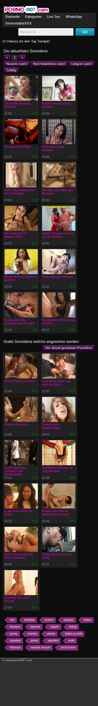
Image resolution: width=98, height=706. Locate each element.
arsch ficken (68, 647)
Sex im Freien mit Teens (19, 381)
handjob (15, 640)
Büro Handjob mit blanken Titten (15, 235)
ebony (51, 633)
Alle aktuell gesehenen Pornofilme (68, 348)
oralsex (32, 633)
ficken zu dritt (73, 633)
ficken (87, 620)
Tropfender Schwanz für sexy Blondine (57, 469)
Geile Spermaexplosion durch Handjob (19, 191)
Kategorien (33, 17)
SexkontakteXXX (18, 23)
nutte (71, 640)
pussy (14, 633)
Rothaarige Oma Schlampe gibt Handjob (19, 321)
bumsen (15, 626)
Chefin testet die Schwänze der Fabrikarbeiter (14, 471)
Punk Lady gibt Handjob (57, 276)
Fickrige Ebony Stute (17, 146)
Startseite (12, 17)
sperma (35, 626)
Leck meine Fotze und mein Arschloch (56, 383)
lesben (49, 620)
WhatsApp (74, 17)
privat (34, 640)
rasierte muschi (40, 647)
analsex (69, 620)
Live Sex (53, 17)
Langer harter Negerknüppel (51, 426)
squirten (53, 640)
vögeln (54, 626)
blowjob (29, 620)
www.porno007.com (19, 660)
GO (85, 32)
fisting (73, 626)
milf (12, 620)
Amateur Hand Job (16, 424)
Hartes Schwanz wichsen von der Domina (58, 235)
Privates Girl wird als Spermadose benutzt (55, 512)
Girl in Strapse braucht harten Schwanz (18, 556)
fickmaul (15, 647)
